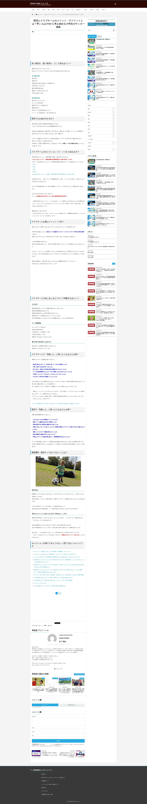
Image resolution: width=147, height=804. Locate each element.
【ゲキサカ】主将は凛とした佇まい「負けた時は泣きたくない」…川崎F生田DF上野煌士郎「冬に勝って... (105, 270)
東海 (53, 9)
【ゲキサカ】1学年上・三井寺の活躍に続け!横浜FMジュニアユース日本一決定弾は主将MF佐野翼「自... (105, 277)
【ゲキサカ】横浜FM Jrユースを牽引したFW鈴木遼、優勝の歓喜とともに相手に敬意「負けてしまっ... (105, 292)
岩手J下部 (69, 678)
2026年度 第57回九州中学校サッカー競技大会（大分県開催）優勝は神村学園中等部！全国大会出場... (105, 204)
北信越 (43, 9)
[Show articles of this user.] (45, 638)
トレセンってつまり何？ (40, 583)
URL (33, 735)
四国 (67, 9)
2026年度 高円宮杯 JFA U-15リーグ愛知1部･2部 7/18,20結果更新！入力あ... (105, 218)
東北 (38, 9)
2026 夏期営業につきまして (93, 237)
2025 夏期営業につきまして (93, 241)
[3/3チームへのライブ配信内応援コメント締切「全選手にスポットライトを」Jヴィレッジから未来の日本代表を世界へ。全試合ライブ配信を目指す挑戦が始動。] (65, 684)
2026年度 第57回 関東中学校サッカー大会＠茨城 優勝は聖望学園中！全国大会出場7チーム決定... (105, 176)
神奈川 (34, 171)
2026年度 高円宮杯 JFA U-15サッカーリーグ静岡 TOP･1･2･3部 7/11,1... (105, 224)
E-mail (33, 731)
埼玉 (34, 169)
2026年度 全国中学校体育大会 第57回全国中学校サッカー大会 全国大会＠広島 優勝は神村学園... (105, 169)
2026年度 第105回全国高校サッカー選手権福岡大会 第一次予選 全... (105, 79)
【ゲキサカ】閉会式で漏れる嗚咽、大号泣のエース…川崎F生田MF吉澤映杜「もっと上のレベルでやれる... (105, 285)
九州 (72, 9)
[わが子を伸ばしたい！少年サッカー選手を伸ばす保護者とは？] (38, 685)
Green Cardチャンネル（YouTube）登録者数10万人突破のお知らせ (101, 247)
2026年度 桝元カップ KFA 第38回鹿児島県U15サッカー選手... (105, 48)
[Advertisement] (58, 47)
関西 (58, 9)
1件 (34, 31)
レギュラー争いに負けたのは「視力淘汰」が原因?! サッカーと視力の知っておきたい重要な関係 (59, 574)
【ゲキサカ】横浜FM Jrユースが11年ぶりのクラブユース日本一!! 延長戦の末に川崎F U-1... (105, 312)
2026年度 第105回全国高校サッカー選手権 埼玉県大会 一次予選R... (105, 54)
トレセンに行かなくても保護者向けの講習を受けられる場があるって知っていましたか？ (57, 557)
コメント (41, 625)
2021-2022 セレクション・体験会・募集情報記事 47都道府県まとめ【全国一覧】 (54, 174)
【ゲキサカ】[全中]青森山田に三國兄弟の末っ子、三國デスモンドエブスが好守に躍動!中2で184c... (105, 326)
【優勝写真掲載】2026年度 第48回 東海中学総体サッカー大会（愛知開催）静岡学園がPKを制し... (105, 190)
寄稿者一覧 (43, 787)
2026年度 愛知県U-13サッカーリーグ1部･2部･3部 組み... (105, 67)
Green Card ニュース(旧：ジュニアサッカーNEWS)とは (53, 777)
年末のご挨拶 (90, 257)
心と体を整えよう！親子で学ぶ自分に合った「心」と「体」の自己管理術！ (53, 580)
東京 (34, 166)
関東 (48, 9)
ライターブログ (59, 668)
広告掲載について (45, 780)
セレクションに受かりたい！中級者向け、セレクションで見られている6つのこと (55, 554)
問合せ (103, 9)
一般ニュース (55, 678)
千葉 (34, 164)
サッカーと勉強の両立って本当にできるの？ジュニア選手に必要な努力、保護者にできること (56, 403)
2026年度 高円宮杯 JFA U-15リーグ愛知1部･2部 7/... (105, 85)
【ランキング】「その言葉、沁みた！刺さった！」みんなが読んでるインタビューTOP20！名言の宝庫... (105, 319)
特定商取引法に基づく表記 (47, 794)
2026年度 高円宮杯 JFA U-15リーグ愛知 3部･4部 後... (105, 98)
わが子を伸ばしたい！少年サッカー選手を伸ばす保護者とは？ (50, 585)
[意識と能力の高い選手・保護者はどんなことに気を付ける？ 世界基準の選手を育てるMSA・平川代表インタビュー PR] (78, 685)
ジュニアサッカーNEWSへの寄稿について (50, 784)
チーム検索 (85, 9)
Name (33, 727)
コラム (43, 678)
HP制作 (97, 9)
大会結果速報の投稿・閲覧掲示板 (103, 39)
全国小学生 (82, 678)
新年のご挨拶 (90, 252)
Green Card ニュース (39, 3)
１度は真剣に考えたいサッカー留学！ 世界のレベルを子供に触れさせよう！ (54, 577)
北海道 (33, 9)
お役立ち (91, 9)
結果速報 (78, 9)
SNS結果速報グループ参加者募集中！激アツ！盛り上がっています (104, 73)
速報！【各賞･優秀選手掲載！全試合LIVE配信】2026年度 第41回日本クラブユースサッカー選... (105, 211)
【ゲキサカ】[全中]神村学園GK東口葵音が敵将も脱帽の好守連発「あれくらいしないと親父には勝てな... (105, 334)
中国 (63, 9)
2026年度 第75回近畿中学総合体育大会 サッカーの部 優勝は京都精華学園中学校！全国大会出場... (105, 197)
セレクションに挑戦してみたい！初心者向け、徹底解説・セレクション (52, 551)
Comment (33, 716)
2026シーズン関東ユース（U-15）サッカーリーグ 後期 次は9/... (105, 92)
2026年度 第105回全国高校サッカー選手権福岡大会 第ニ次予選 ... (105, 60)
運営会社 (43, 774)
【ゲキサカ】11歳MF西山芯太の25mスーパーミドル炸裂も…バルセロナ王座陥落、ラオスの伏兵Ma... (105, 305)
